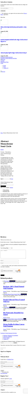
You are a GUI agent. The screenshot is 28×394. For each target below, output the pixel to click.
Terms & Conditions (7, 336)
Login (10, 378)
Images (2, 149)
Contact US (5, 68)
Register (2, 389)
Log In (2, 370)
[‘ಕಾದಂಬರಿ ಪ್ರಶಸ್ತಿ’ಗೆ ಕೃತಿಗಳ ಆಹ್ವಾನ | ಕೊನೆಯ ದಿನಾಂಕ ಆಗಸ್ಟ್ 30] (4, 50)
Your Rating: (3, 248)
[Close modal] (1, 354)
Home (4, 65)
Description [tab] (6, 190)
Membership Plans (4, 62)
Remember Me (5, 372)
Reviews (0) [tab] (6, 191)
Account (2, 60)
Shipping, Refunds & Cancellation (10, 335)
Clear (12, 178)
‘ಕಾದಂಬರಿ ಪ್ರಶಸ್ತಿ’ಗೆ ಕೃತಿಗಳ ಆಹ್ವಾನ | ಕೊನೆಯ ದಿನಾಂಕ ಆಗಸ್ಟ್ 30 (14, 52)
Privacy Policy (6, 337)
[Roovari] (3, 59)
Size (1, 179)
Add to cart (3, 186)
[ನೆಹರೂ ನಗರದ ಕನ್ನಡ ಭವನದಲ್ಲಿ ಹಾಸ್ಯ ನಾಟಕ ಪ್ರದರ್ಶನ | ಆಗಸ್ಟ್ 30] (4, 24)
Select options (12, 281)
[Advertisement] (14, 86)
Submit (15, 342)
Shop (2, 132)
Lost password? (4, 373)
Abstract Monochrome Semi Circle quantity (7, 183)
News (4, 66)
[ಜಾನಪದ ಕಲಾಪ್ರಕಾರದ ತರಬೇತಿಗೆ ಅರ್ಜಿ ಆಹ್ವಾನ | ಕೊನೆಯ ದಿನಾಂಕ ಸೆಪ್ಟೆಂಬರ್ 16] (4, 36)
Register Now (10, 359)
